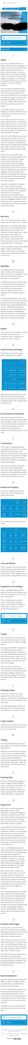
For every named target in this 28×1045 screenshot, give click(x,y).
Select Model (9, 8)
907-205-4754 (16, 1031)
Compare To (15, 8)
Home (4, 8)
